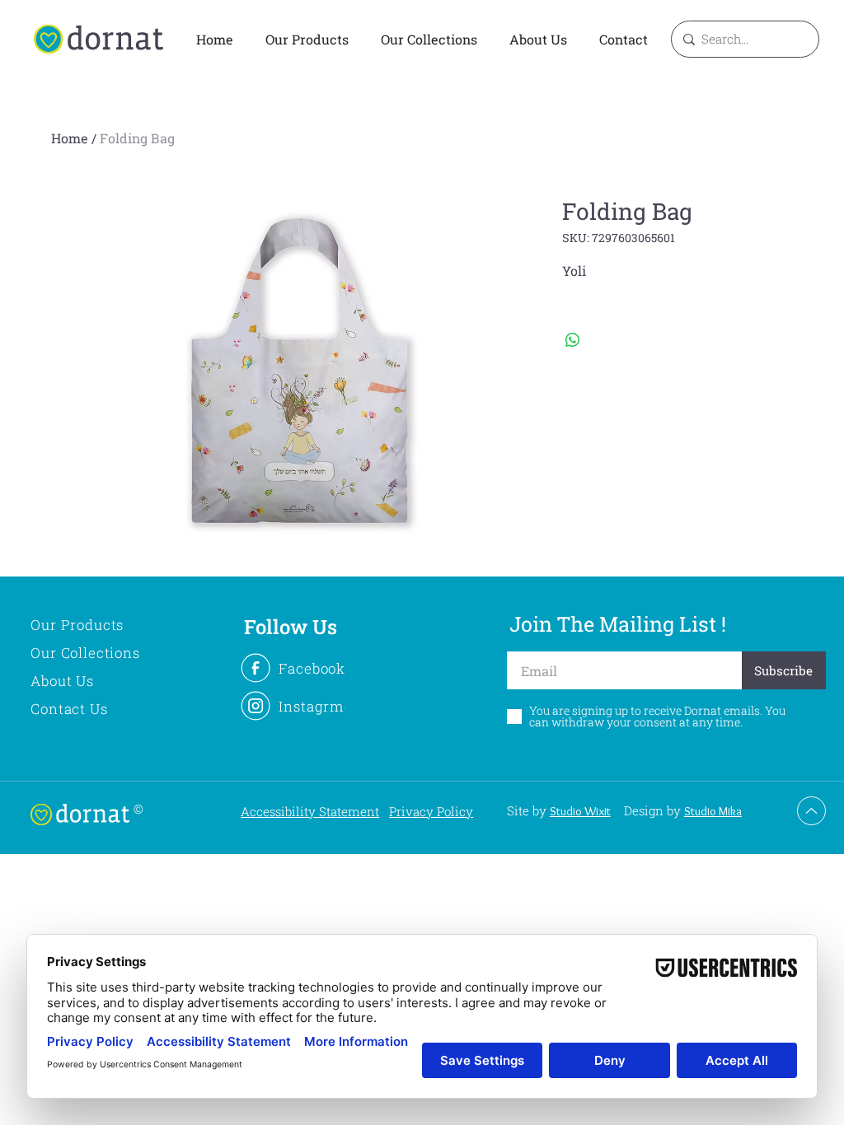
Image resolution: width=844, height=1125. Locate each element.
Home (69, 138)
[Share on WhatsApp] (573, 340)
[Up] (811, 810)
